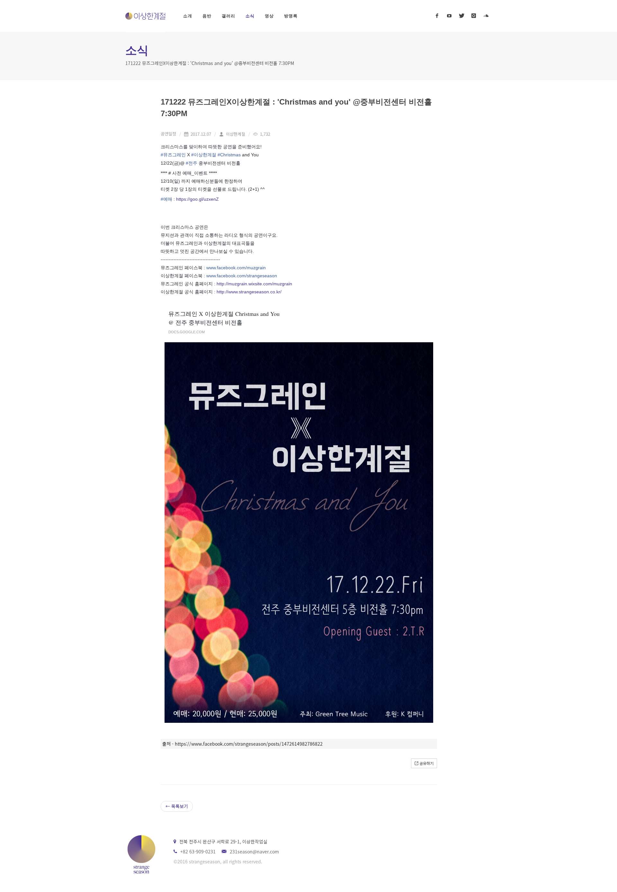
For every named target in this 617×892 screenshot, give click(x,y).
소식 (250, 16)
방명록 (291, 16)
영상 (269, 16)
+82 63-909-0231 (198, 851)
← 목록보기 (176, 806)
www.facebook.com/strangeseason (241, 275)
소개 (187, 16)
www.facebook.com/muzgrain (236, 267)
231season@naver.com (254, 851)
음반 (206, 16)
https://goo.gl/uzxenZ (197, 199)
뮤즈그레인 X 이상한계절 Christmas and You (224, 313)
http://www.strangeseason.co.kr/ (249, 291)
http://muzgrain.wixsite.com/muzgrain (254, 283)
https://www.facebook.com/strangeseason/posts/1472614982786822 (249, 743)
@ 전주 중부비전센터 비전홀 (205, 322)
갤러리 (228, 16)
